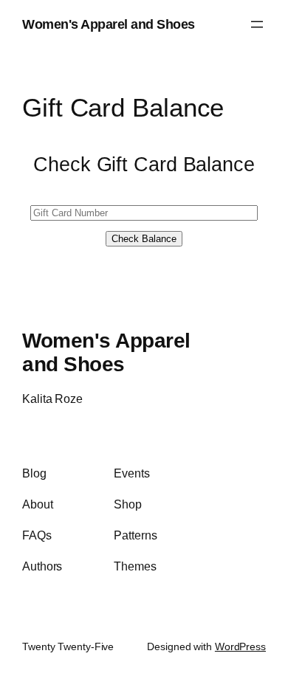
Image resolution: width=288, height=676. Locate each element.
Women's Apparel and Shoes (108, 24)
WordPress (240, 646)
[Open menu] (257, 24)
